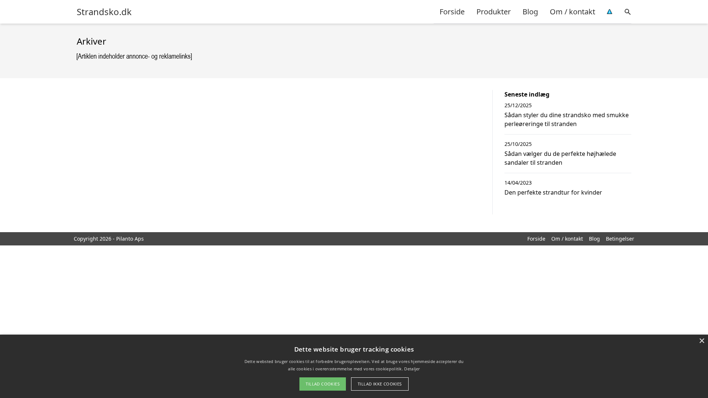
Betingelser (620, 238)
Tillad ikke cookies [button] (380, 384)
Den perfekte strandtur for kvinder (553, 192)
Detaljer (412, 368)
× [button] (701, 341)
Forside (452, 12)
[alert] (354, 366)
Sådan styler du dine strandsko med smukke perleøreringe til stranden (566, 119)
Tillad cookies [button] (323, 384)
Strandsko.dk (104, 12)
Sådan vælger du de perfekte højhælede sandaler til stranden (560, 158)
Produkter (493, 12)
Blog (530, 12)
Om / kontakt (572, 12)
